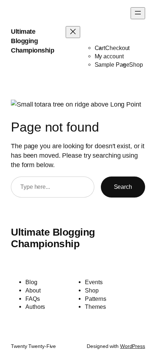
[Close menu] (73, 32)
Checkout (117, 48)
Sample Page (112, 64)
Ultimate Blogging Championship (32, 41)
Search (123, 186)
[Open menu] (138, 13)
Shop (136, 64)
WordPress (132, 346)
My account (109, 56)
